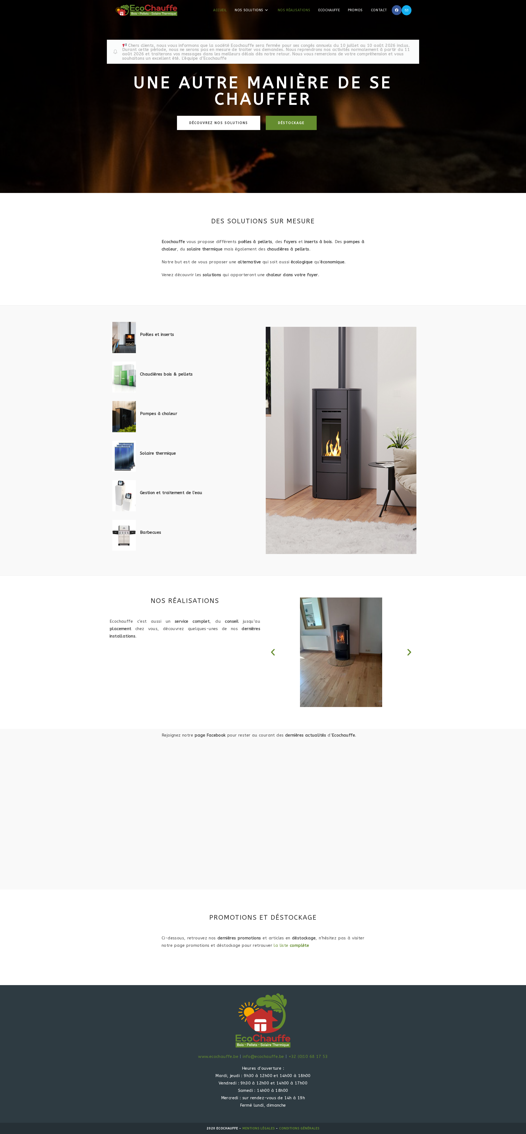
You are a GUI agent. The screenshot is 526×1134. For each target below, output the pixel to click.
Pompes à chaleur (158, 413)
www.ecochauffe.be (218, 1056)
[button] (272, 652)
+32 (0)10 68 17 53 (308, 1056)
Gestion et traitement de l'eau (171, 492)
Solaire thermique (158, 453)
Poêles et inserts (157, 334)
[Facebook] (397, 10)
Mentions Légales (258, 1128)
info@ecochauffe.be (263, 1056)
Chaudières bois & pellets (166, 374)
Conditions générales (299, 1128)
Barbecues (150, 532)
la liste (291, 945)
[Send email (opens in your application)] (406, 10)
